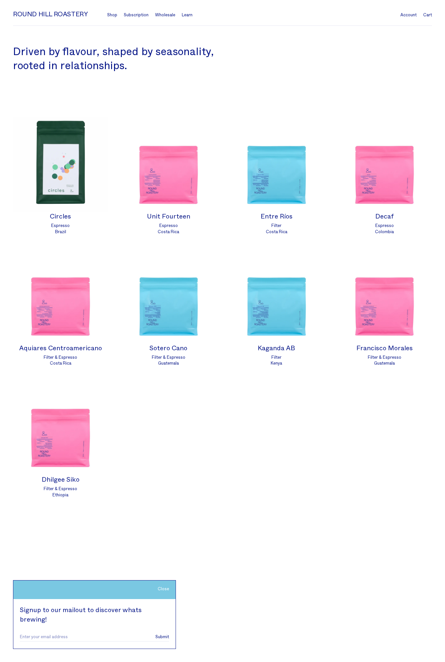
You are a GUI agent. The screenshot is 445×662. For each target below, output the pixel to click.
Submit (162, 637)
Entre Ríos (277, 216)
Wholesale (165, 15)
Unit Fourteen (168, 216)
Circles (60, 216)
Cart (427, 15)
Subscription (136, 15)
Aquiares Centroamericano (60, 348)
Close (163, 589)
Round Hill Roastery (50, 14)
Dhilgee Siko (60, 479)
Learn (187, 15)
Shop (112, 15)
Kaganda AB (276, 348)
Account (408, 15)
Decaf (384, 216)
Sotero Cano (168, 348)
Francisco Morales (384, 348)
